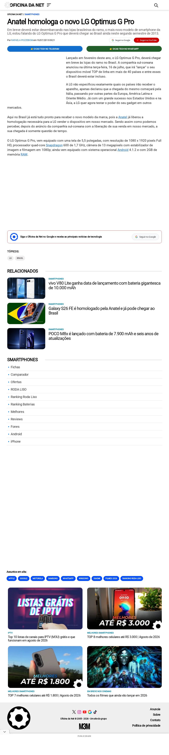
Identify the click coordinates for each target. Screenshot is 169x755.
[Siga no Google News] (90, 712)
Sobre (156, 714)
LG (10, 258)
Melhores (17, 412)
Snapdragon (54, 145)
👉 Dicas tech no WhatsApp (124, 49)
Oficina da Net (14, 14)
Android (123, 150)
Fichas (15, 367)
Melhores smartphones (100, 633)
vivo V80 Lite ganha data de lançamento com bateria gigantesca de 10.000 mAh (104, 285)
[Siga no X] (74, 712)
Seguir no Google (122, 40)
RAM (24, 154)
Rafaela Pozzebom (22, 40)
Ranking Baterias (23, 404)
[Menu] (98, 5)
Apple (12, 578)
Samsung (53, 578)
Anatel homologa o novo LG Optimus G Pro (70, 21)
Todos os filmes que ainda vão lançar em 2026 (117, 695)
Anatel (122, 117)
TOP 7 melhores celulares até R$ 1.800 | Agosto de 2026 (44, 695)
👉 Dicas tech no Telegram (45, 49)
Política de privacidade (146, 725)
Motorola (38, 578)
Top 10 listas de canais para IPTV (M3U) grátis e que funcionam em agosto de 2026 (41, 638)
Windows (83, 578)
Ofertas (16, 382)
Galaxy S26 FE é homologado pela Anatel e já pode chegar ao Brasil (102, 310)
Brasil (20, 258)
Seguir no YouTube (148, 40)
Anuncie (155, 709)
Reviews (17, 419)
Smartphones (32, 14)
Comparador (20, 375)
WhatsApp (68, 578)
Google (23, 578)
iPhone (16, 441)
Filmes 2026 (111, 578)
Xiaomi (97, 578)
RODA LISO (19, 389)
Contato (155, 720)
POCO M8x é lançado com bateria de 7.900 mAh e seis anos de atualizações (103, 336)
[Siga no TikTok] (95, 712)
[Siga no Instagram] (79, 712)
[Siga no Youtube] (85, 712)
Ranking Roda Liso (24, 397)
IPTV (10, 633)
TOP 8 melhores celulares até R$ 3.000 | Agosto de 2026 (123, 637)
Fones (15, 427)
